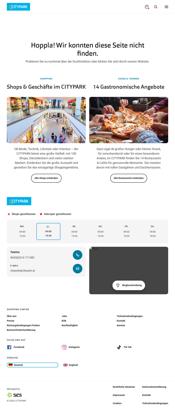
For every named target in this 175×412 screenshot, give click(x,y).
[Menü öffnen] (166, 6)
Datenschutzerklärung (154, 386)
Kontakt (146, 395)
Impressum (119, 395)
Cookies (117, 403)
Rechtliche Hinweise (124, 386)
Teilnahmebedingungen (155, 403)
